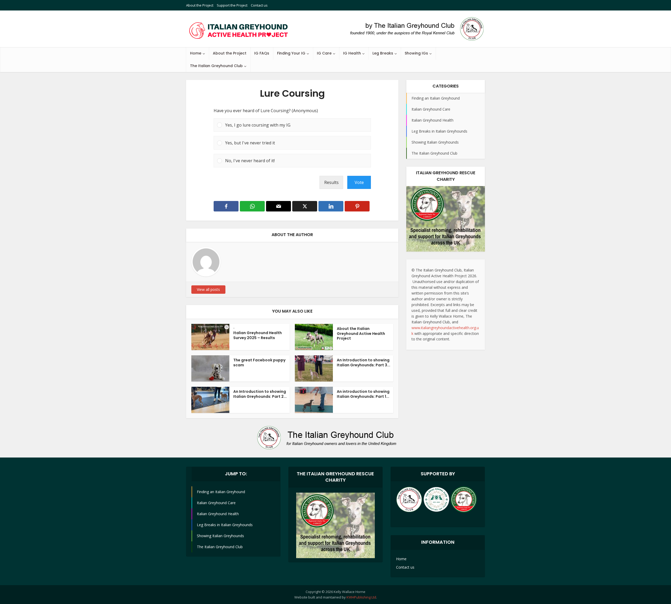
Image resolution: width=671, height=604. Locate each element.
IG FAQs (261, 53)
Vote (359, 182)
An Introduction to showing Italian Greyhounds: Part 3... (363, 362)
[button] (296, 125)
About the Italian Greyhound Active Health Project (361, 333)
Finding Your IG (291, 53)
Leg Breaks (382, 53)
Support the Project (232, 5)
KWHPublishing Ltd (361, 597)
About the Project (199, 5)
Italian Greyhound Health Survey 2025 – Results (257, 335)
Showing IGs (416, 53)
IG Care (324, 53)
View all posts (208, 289)
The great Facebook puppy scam (259, 362)
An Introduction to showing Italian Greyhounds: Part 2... (260, 394)
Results (331, 182)
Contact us (259, 5)
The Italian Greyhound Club (216, 65)
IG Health (352, 53)
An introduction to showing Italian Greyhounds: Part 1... (363, 394)
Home (195, 53)
